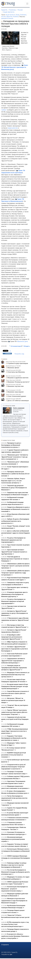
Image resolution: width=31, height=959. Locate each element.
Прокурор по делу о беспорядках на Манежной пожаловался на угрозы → (11, 445)
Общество (9, 16)
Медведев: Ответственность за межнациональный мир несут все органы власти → (15, 675)
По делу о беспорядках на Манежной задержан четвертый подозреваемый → (13, 601)
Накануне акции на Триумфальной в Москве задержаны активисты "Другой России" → (14, 668)
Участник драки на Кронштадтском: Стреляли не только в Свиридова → (15, 559)
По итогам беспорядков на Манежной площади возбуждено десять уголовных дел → (15, 872)
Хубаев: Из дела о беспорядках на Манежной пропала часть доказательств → (15, 521)
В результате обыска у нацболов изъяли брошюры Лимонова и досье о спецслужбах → (15, 936)
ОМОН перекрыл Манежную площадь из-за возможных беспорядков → (15, 858)
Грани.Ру (4, 10)
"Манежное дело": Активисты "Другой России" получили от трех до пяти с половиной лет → (14, 457)
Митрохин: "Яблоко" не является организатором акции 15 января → (13, 700)
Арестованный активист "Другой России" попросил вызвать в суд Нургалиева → (14, 552)
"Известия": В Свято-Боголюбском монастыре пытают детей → (15, 917)
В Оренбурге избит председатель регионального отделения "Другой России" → (11, 637)
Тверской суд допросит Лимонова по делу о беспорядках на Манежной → (14, 488)
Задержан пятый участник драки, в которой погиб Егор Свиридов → (14, 719)
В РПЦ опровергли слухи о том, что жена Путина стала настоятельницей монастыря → (15, 924)
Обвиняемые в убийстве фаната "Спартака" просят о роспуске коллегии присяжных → (15, 566)
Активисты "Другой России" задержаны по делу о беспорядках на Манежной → (14, 613)
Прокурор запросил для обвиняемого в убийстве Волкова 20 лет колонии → (15, 474)
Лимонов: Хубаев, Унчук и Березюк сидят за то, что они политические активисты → (13, 481)
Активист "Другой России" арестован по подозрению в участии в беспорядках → (14, 649)
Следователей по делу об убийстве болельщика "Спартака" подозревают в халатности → (13, 767)
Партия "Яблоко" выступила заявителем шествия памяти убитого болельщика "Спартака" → (14, 712)
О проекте (5, 944)
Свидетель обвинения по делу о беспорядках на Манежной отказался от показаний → (15, 509)
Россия (20, 10)
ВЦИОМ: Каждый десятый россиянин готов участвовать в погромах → (13, 755)
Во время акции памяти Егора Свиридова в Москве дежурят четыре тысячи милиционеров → (14, 686)
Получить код (19, 354)
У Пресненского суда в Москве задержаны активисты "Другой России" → (15, 620)
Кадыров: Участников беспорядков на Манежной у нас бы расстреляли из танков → (13, 738)
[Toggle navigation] (27, 3)
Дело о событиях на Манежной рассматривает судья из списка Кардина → (15, 533)
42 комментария (16, 346)
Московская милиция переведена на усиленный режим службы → (13, 839)
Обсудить (27, 346)
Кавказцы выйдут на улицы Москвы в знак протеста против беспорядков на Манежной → (13, 865)
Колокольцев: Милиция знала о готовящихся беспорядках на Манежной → (15, 851)
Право (17, 14)
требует (4, 110)
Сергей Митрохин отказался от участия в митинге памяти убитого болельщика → (15, 693)
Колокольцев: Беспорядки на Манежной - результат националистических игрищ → (14, 889)
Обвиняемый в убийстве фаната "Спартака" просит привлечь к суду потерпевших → (15, 573)
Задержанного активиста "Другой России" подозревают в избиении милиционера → (13, 661)
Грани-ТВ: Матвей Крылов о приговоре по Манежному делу (14, 67)
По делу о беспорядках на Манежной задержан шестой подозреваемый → (13, 540)
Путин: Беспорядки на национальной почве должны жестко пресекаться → (14, 798)
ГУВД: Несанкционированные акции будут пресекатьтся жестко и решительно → (14, 731)
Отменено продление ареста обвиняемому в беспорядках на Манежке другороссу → (14, 594)
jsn (11, 954)
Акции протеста (8, 12)
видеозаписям (13, 128)
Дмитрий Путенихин (7, 18)
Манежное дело (22, 341)
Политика (12, 10)
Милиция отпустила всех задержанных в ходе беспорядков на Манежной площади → (14, 901)
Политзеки (23, 14)
